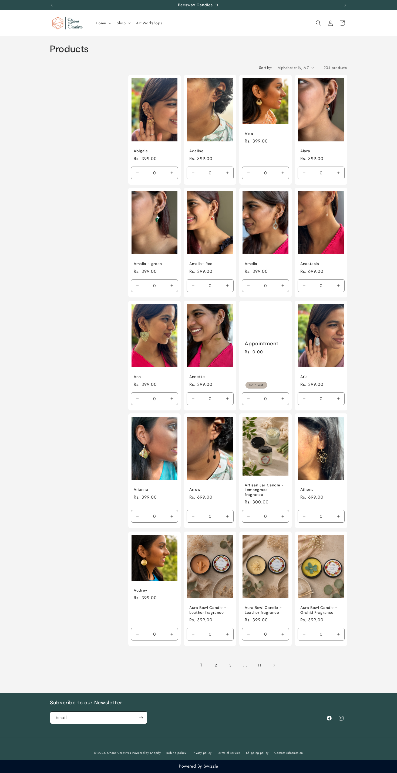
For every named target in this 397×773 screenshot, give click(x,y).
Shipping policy (257, 753)
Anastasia (309, 263)
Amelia (251, 263)
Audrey (140, 590)
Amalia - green (148, 263)
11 (259, 665)
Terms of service (229, 753)
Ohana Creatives (119, 753)
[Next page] (274, 665)
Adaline (196, 150)
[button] (103, 23)
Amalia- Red (201, 263)
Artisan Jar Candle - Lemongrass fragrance (264, 490)
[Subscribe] (141, 717)
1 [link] (201, 665)
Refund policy (176, 753)
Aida (249, 133)
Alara (305, 150)
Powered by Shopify (146, 753)
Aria (304, 376)
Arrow (194, 489)
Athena (307, 489)
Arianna (141, 489)
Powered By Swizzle (198, 766)
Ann (137, 376)
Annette (197, 376)
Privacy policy (202, 753)
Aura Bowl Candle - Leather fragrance (207, 610)
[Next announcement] (345, 5)
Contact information (288, 753)
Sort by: (265, 67)
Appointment (262, 343)
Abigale (141, 150)
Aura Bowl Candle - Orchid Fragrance (318, 610)
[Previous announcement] (52, 5)
